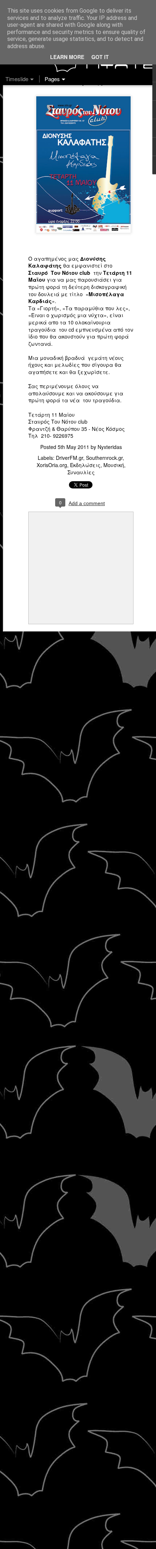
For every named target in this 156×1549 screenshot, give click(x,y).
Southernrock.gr (104, 457)
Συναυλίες (81, 472)
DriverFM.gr (69, 457)
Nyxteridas (110, 446)
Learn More (67, 56)
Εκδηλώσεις (85, 465)
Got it (100, 56)
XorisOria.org (52, 465)
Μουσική (113, 465)
